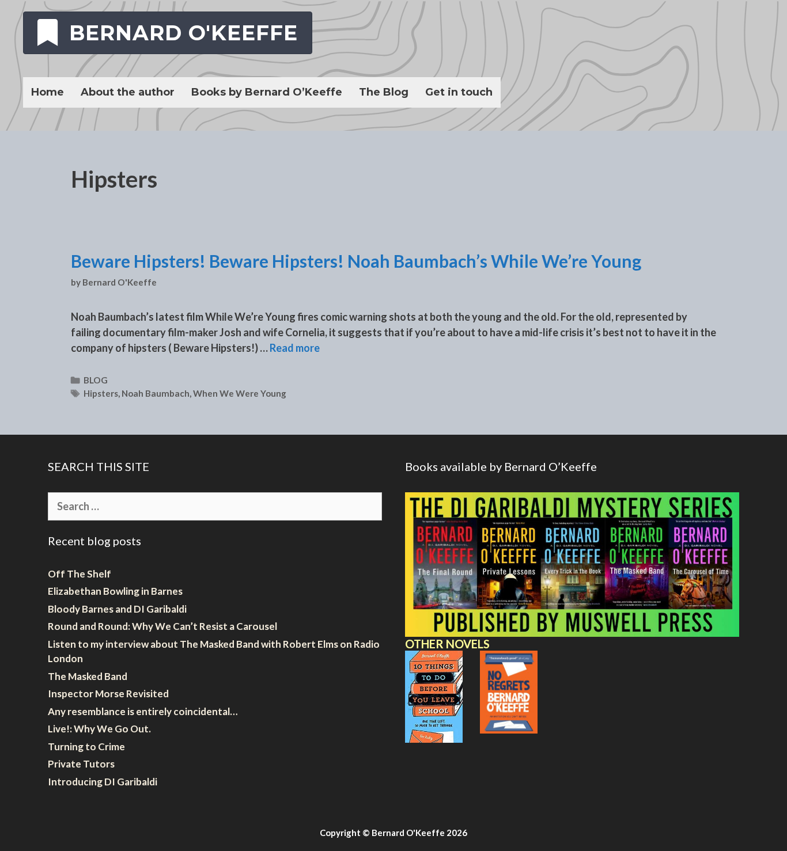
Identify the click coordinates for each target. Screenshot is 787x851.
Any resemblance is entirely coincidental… (142, 711)
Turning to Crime (86, 746)
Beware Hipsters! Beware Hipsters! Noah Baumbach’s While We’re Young (356, 260)
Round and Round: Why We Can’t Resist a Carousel (162, 626)
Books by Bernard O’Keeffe (266, 92)
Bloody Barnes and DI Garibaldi (117, 609)
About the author (128, 92)
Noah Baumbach (156, 393)
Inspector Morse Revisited (108, 693)
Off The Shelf (79, 574)
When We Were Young (239, 393)
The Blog (383, 92)
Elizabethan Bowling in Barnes (115, 591)
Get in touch (459, 92)
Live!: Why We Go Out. (99, 729)
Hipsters (101, 393)
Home (47, 92)
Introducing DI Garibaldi (102, 782)
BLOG (96, 380)
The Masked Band (87, 676)
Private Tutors (81, 764)
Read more (295, 347)
